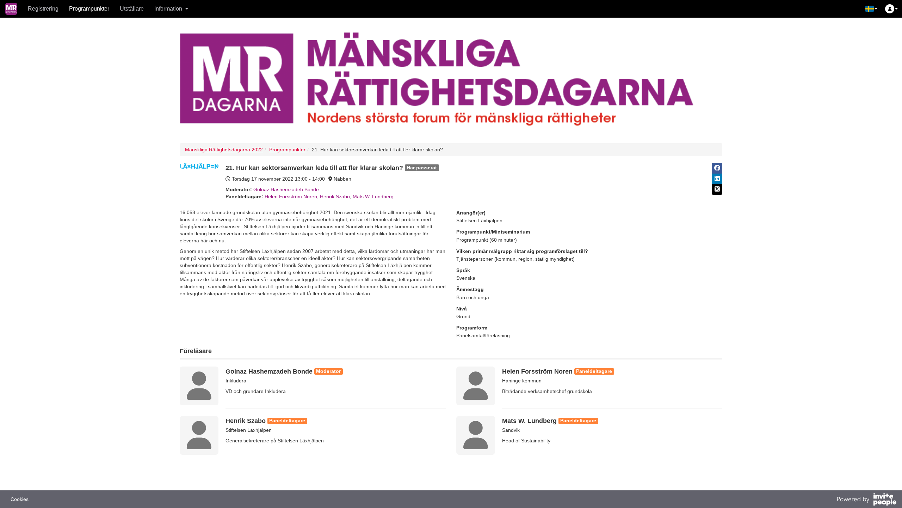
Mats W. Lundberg (373, 196)
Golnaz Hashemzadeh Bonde (286, 189)
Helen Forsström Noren (291, 196)
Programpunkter (89, 9)
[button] (871, 9)
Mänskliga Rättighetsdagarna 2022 (224, 149)
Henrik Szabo (335, 196)
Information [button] (168, 9)
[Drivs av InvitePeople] (866, 500)
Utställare (132, 9)
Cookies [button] (20, 499)
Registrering (43, 9)
